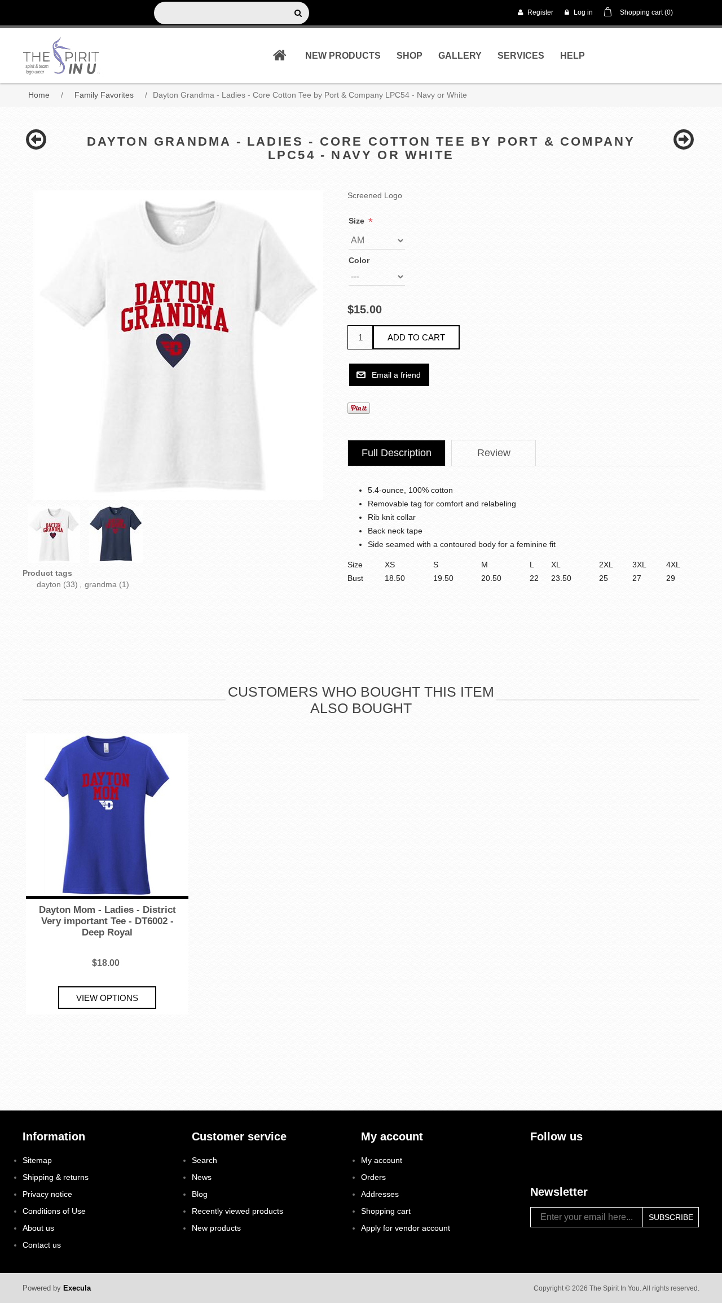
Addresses (380, 1194)
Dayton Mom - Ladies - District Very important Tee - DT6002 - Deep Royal (107, 921)
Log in (582, 12)
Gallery (460, 55)
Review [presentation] (493, 452)
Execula (77, 1288)
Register (539, 12)
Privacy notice (47, 1194)
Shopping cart (386, 1210)
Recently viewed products (237, 1210)
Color (359, 260)
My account (381, 1160)
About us (38, 1227)
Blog (200, 1194)
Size (358, 220)
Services (521, 55)
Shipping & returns (56, 1177)
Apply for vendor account (405, 1227)
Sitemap (37, 1160)
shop (409, 55)
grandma (101, 584)
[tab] (396, 453)
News (202, 1177)
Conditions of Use (54, 1210)
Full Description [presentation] (397, 452)
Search (204, 1160)
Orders (373, 1177)
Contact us (42, 1244)
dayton (49, 584)
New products (343, 55)
